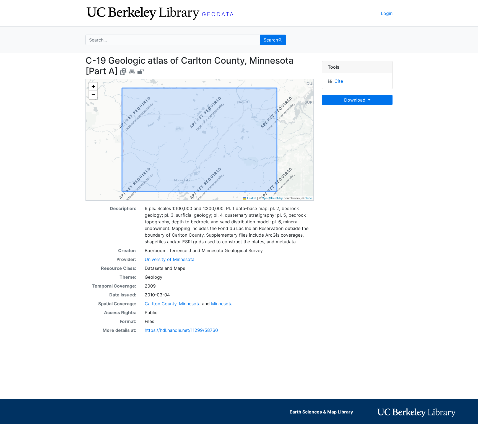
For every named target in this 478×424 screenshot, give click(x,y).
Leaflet (251, 198)
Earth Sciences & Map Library (321, 412)
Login (387, 13)
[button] (93, 86)
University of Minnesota (169, 259)
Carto (308, 198)
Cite (338, 81)
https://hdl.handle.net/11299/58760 (181, 330)
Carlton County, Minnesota (173, 303)
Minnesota (222, 303)
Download (355, 100)
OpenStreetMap (272, 198)
